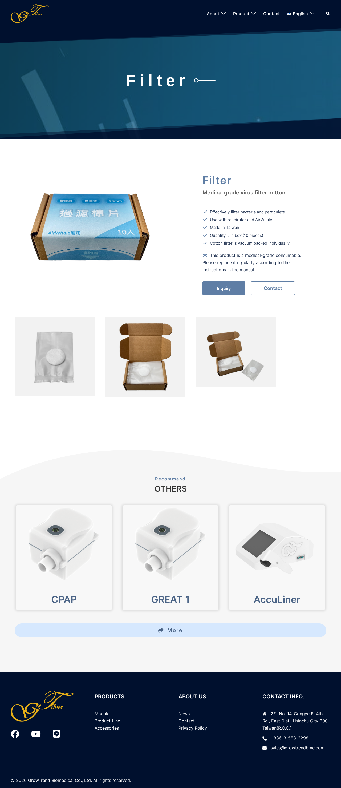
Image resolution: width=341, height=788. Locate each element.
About (213, 13)
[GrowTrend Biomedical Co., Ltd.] (30, 13)
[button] (328, 13)
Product (241, 13)
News (184, 713)
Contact (271, 13)
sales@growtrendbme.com (297, 747)
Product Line (107, 720)
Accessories (107, 728)
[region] (170, 357)
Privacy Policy (192, 728)
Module (102, 713)
